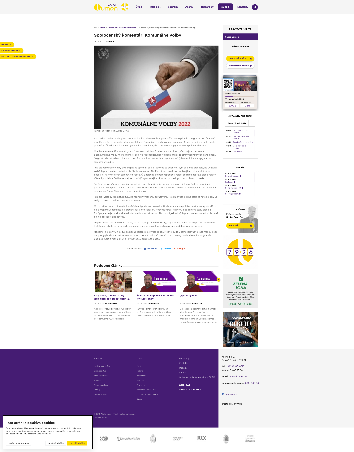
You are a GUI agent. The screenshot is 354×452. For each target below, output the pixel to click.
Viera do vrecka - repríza (240, 147)
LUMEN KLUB (184, 385)
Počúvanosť (141, 376)
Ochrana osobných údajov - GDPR (197, 377)
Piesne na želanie (101, 385)
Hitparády (184, 358)
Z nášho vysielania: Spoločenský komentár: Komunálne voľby (167, 28)
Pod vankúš (237, 152)
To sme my (141, 385)
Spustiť (233, 225)
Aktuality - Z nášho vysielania (122, 28)
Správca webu (100, 417)
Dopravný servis (100, 394)
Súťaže (139, 399)
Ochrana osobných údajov (147, 394)
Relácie (98, 358)
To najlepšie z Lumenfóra (243, 142)
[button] (240, 36)
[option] (113, 298)
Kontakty (183, 363)
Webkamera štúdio (239, 65)
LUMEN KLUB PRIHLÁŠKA (190, 390)
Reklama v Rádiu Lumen (146, 390)
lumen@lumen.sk (238, 376)
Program (172, 6)
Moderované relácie (102, 366)
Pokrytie (140, 380)
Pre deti (97, 380)
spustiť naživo (239, 58)
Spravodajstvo (100, 371)
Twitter (167, 248)
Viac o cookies (44, 434)
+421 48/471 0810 (235, 366)
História (140, 371)
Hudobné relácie (100, 376)
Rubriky (97, 390)
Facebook (152, 248)
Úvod (102, 28)
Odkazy (183, 368)
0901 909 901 (252, 383)
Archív (189, 6)
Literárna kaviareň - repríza (241, 137)
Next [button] (218, 280)
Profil (139, 366)
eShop (225, 6)
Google (180, 248)
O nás (140, 358)
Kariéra (183, 372)
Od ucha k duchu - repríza (240, 131)
